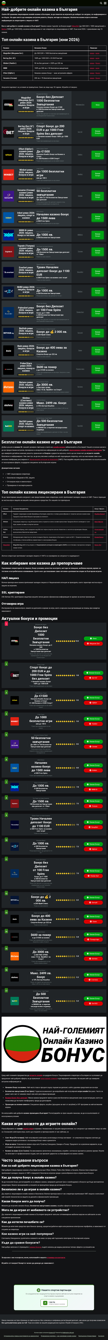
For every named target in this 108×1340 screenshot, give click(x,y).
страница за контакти (56, 1258)
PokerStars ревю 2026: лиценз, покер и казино (26, 367)
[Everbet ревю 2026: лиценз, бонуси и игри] (8, 277)
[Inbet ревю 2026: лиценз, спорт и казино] (8, 222)
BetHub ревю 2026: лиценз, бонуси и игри (26, 331)
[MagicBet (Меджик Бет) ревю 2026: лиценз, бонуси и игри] (8, 110)
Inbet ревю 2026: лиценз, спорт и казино (26, 215)
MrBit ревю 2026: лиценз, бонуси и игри (26, 289)
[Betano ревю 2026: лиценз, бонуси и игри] (8, 392)
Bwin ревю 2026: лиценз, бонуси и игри (26, 348)
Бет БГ (80, 132)
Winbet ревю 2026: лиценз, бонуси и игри (26, 172)
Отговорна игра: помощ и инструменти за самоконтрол (21, 1336)
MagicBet (75, 26)
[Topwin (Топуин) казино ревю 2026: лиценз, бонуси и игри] (8, 257)
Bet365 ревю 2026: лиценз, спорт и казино (26, 424)
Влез (98, 105)
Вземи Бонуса (98, 132)
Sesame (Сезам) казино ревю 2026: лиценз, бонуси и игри (26, 194)
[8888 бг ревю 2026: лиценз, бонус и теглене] (8, 240)
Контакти (101, 1336)
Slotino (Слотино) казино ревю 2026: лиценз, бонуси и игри (26, 403)
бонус (98, 63)
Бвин (80, 350)
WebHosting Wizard (68, 1332)
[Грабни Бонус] (100, 514)
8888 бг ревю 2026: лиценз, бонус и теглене (26, 232)
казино (28, 1129)
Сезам (80, 196)
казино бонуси (35, 1247)
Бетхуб (80, 333)
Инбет (80, 217)
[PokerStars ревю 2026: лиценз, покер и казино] (8, 374)
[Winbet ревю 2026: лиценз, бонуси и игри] (8, 179)
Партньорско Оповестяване (87, 1336)
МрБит (80, 291)
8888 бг (80, 235)
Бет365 (80, 426)
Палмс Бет (80, 312)
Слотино (80, 405)
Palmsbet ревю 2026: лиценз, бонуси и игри (26, 310)
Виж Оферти (99, 522)
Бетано (80, 387)
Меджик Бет (80, 104)
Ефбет (80, 154)
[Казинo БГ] (4, 3)
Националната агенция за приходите (43, 459)
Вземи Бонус (97, 155)
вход (97, 53)
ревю (92, 53)
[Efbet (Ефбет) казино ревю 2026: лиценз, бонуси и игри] (8, 160)
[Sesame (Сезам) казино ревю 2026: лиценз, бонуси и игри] (8, 201)
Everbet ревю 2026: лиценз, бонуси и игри (26, 270)
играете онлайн (36, 1075)
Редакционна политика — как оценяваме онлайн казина (58, 1336)
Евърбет (80, 272)
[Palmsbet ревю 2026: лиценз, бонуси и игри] (8, 317)
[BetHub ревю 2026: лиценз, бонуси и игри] (8, 338)
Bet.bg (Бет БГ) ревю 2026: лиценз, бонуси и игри (26, 130)
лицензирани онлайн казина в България (85, 450)
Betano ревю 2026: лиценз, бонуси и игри (26, 384)
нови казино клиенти (49, 1079)
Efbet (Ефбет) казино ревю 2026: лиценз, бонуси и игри (26, 153)
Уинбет (80, 174)
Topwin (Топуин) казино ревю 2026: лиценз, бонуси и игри (26, 249)
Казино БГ (52, 1332)
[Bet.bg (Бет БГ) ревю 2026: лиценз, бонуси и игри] (8, 137)
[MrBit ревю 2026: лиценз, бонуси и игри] (8, 297)
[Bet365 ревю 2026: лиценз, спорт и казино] (8, 431)
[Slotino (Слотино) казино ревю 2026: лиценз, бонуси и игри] (8, 410)
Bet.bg (4, 29)
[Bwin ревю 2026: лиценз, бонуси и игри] (8, 356)
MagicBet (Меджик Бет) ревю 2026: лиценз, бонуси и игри (26, 103)
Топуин (80, 251)
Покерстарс (80, 369)
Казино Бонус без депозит (16, 1098)
